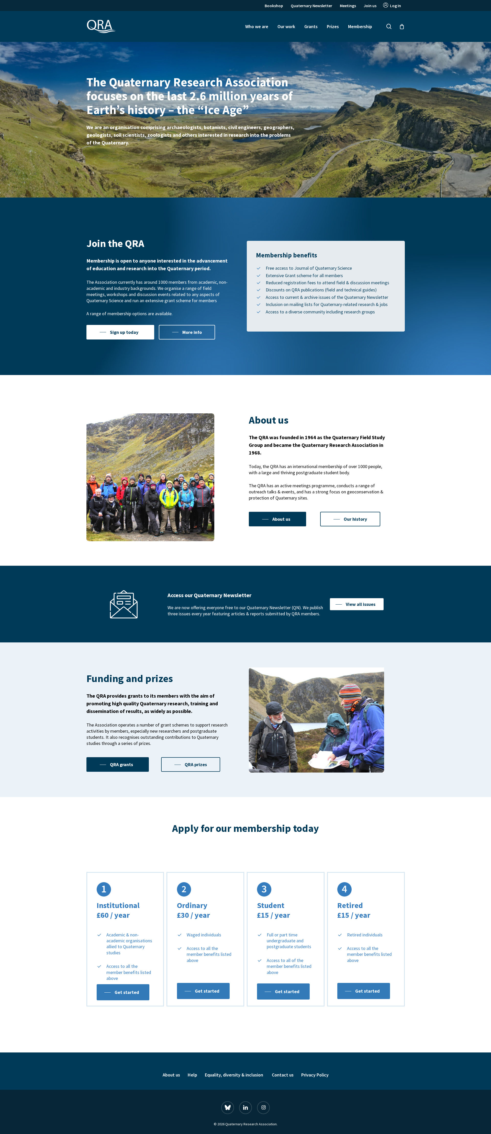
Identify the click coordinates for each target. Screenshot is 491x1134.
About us (171, 1075)
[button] (120, 332)
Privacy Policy (315, 1075)
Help (192, 1075)
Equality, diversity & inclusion (234, 1075)
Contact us (283, 1075)
